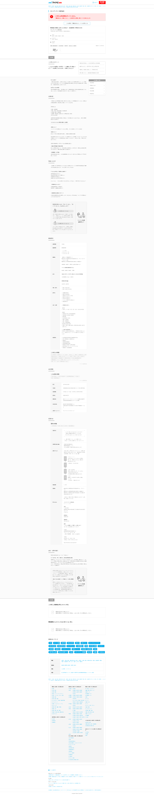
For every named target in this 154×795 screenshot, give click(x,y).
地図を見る (66, 512)
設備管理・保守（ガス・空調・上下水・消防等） (73, 661)
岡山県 (81, 719)
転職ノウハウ (76, 776)
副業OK (70, 746)
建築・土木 (54, 708)
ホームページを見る (67, 503)
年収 (59, 776)
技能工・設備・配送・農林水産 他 (85, 660)
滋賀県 (74, 713)
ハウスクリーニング (66, 649)
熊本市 (82, 732)
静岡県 (66, 665)
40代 (50, 642)
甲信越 (70, 703)
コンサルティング (89, 708)
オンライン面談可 (70, 672)
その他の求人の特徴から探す (74, 759)
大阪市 (78, 717)
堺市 (80, 717)
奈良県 (78, 715)
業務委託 (54, 722)
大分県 (78, 729)
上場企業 (70, 756)
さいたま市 (75, 700)
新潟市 (74, 705)
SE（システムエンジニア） (94, 642)
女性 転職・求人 (71, 783)
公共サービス (55, 713)
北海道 (70, 688)
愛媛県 (81, 724)
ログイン (96, 2)
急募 (70, 739)
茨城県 (74, 695)
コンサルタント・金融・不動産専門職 (59, 700)
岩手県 (78, 690)
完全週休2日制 (71, 747)
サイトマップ (64, 790)
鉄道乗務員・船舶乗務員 (86, 649)
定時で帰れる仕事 (53, 652)
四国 (70, 724)
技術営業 (51, 649)
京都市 (74, 717)
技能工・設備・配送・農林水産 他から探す (70, 660)
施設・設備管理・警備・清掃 (81, 679)
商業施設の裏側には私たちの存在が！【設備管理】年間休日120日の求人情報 (66, 680)
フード (87, 703)
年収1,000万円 (70, 642)
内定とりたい (84, 642)
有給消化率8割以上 (72, 741)
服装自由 (70, 751)
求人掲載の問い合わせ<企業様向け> (79, 790)
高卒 (86, 735)
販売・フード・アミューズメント (58, 693)
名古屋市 (81, 712)
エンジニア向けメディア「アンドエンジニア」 (96, 776)
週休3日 (77, 642)
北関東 (70, 695)
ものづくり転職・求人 (62, 783)
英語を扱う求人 (59, 786)
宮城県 (81, 690)
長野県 (81, 703)
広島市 (78, 722)
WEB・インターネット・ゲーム (58, 703)
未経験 (95, 652)
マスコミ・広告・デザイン (90, 705)
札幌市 (74, 688)
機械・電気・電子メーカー (90, 690)
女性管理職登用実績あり (82, 672)
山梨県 (78, 703)
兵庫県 (74, 715)
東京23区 (82, 700)
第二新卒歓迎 (64, 672)
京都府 (78, 713)
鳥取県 (74, 719)
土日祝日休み (101, 652)
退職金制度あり (71, 749)
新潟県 (74, 703)
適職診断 (63, 776)
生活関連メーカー (89, 695)
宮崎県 (81, 729)
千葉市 (79, 700)
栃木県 (78, 695)
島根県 (78, 719)
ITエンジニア (55, 705)
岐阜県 (69, 665)
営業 (53, 688)
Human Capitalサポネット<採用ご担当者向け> (93, 790)
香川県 (78, 724)
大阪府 (81, 713)
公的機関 (87, 715)
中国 (70, 719)
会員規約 (50, 790)
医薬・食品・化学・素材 (56, 710)
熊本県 (74, 729)
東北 (70, 690)
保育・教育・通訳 (55, 698)
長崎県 (81, 727)
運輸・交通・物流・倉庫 (90, 712)
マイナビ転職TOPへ (53, 770)
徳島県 (74, 724)
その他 (87, 717)
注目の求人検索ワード (63, 652)
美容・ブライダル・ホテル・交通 (58, 695)
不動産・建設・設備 (89, 710)
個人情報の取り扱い (57, 790)
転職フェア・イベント (83, 776)
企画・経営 (54, 690)
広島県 (74, 720)
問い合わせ (69, 790)
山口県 (78, 720)
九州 (70, 727)
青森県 (74, 690)
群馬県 (81, 695)
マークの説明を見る (83, 363)
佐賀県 (78, 727)
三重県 (72, 665)
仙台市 (74, 693)
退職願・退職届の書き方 (53, 776)
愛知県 (63, 665)
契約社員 (54, 720)
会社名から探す (88, 722)
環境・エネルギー (89, 713)
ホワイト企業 (56, 642)
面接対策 (70, 776)
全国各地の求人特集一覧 (90, 725)
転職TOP (49, 679)
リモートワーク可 (72, 744)
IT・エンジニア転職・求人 (53, 783)
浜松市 (75, 665)
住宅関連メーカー (89, 693)
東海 (70, 708)
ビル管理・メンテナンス (66, 668)
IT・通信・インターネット (90, 688)
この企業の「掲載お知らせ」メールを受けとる (77, 23)
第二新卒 (89, 652)
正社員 (71, 652)
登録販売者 (58, 649)
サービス (87, 698)
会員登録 (102, 3)
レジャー (87, 700)
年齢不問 (63, 642)
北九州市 (74, 732)
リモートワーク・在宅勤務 (80, 652)
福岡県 (74, 727)
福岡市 (78, 732)
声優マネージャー (76, 649)
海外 (70, 734)
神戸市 (83, 717)
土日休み (87, 732)
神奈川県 (74, 698)
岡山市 (74, 722)
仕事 (67, 776)
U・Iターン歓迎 (91, 672)
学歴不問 (76, 672)
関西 (70, 713)
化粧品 (95, 649)
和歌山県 (81, 715)
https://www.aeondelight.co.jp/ (68, 410)
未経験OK (70, 754)
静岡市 (74, 712)
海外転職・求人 (77, 783)
